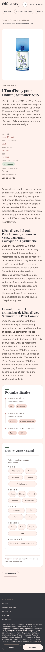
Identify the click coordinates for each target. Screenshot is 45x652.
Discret (21, 494)
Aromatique (8, 164)
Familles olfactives (24, 11)
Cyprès (13, 433)
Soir (21, 527)
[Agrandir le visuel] (22, 54)
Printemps (16, 510)
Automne (15, 517)
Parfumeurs (6, 611)
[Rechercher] (25, 4)
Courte (30, 471)
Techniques (6, 619)
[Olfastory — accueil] (11, 4)
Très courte (16, 471)
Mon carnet (36, 4)
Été (31, 510)
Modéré (32, 494)
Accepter (32, 647)
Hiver (31, 517)
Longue (30, 477)
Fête (22, 533)
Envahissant (29, 500)
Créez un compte (12, 559)
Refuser (12, 647)
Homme (5, 157)
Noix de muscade (27, 421)
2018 (4, 143)
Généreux (14, 500)
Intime (12, 494)
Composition (10, 574)
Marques (5, 615)
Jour (12, 527)
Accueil (5, 20)
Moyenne (15, 477)
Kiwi (11, 406)
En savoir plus (35, 641)
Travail (31, 527)
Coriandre (21, 406)
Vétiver (22, 433)
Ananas (13, 421)
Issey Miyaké (24, 20)
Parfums (7, 11)
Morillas (5, 150)
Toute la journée (22, 484)
